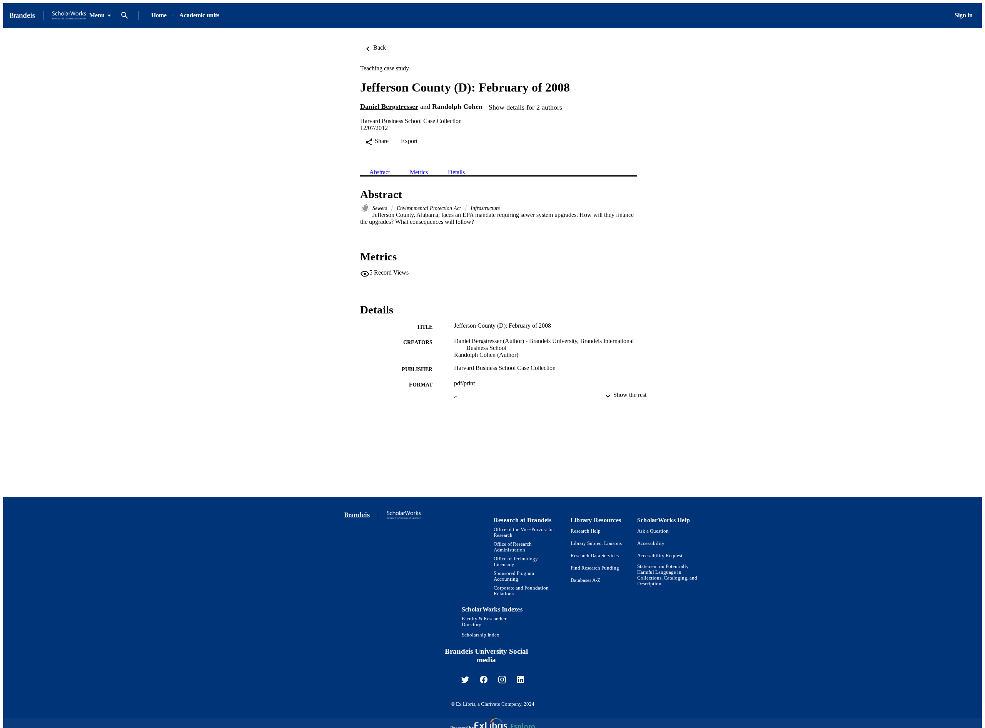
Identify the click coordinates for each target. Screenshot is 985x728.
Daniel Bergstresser (389, 106)
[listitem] (465, 679)
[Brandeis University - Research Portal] (47, 15)
